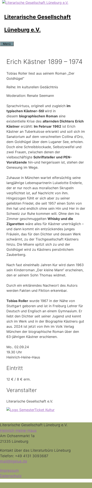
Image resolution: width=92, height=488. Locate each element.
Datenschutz (11, 476)
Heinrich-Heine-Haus (18, 430)
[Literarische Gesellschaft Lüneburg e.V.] (35, 2)
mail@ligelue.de (13, 461)
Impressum (9, 470)
